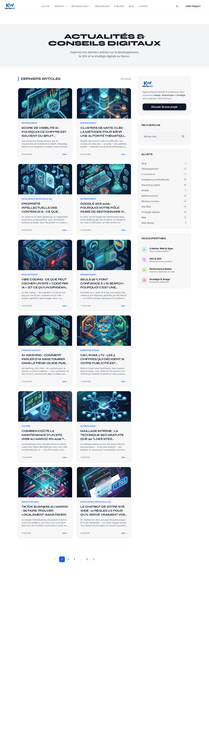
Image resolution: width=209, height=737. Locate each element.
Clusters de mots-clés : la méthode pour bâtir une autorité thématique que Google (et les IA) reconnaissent (103, 136)
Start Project (193, 6)
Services (59, 6)
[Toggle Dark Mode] (177, 6)
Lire (65, 154)
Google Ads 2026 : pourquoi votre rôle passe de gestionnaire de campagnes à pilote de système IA (103, 211)
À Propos (119, 6)
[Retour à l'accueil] (10, 6)
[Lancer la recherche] (183, 136)
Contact (143, 6)
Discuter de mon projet (164, 106)
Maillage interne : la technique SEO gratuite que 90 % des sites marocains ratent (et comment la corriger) (102, 439)
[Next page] (93, 559)
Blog (131, 6)
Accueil (46, 6)
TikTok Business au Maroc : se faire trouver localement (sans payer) (45, 510)
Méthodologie (79, 6)
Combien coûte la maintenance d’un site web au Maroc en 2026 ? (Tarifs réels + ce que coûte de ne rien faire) (43, 439)
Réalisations (102, 6)
